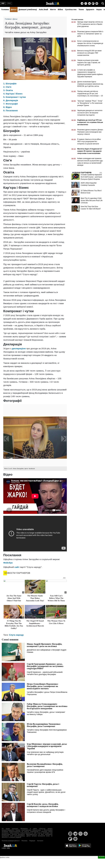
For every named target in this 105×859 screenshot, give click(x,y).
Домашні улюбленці (28, 9)
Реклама (24, 840)
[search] (103, 3)
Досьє (14, 9)
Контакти (40, 840)
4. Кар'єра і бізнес (13, 93)
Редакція (32, 840)
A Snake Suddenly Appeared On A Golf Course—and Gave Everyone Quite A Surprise (91, 177)
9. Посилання (10, 110)
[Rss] (89, 3)
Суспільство (70, 9)
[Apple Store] (71, 845)
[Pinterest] (96, 3)
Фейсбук (8, 563)
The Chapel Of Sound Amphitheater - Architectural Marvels (35, 623)
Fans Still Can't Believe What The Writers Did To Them (56, 598)
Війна (60, 9)
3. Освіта (8, 90)
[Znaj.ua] (52, 3)
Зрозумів (101, 856)
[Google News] (86, 834)
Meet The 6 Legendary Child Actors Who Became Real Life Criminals (92, 200)
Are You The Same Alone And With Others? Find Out (13, 598)
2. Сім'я (7, 87)
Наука (99, 9)
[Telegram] (82, 3)
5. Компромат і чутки (14, 97)
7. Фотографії (10, 104)
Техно (81, 9)
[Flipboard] (93, 3)
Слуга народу (16, 635)
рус (9, 3)
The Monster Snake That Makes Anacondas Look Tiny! (35, 598)
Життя (53, 9)
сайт (16, 567)
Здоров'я (90, 9)
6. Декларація (10, 100)
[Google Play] (84, 845)
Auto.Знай (43, 9)
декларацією (19, 348)
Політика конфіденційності (10, 840)
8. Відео (7, 107)
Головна (5, 9)
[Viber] (85, 3)
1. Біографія (9, 83)
